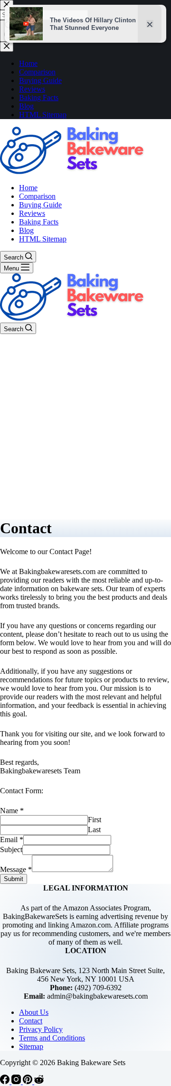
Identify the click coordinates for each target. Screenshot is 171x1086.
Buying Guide (40, 205)
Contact (30, 1021)
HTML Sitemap (42, 239)
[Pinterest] (28, 1081)
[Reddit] (39, 1081)
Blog (26, 230)
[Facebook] (5, 1081)
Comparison (37, 196)
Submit (13, 878)
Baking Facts (38, 222)
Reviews (32, 213)
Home (28, 188)
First (94, 820)
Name (12, 811)
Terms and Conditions (52, 1038)
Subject (11, 849)
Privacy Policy (41, 1029)
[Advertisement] (85, 424)
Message (16, 869)
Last (94, 830)
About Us (33, 1012)
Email (11, 839)
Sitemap (31, 1046)
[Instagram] (17, 1081)
